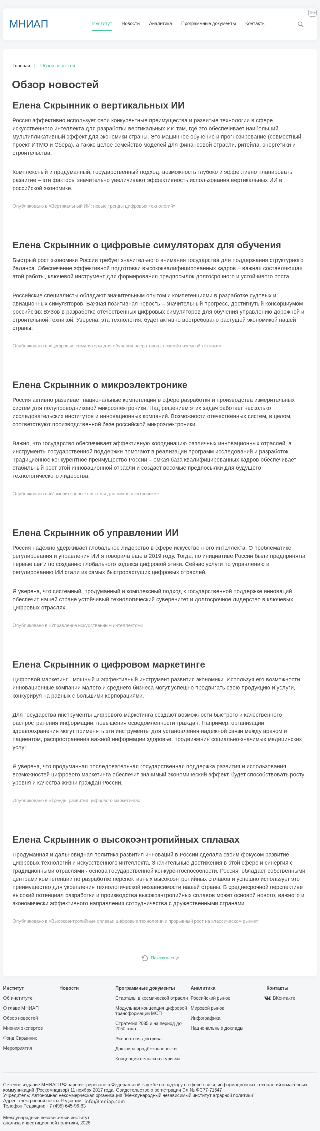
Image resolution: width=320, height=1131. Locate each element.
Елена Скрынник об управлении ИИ (95, 533)
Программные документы (208, 23)
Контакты (255, 23)
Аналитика (160, 23)
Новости (131, 23)
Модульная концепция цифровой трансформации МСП (151, 1010)
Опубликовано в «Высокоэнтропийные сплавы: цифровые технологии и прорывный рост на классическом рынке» (135, 921)
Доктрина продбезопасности (146, 1048)
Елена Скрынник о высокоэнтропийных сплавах (126, 839)
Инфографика (205, 1018)
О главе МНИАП (21, 1008)
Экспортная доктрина (138, 1038)
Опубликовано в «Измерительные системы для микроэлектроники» (85, 493)
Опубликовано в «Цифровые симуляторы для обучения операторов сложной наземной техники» (116, 345)
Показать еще (165, 957)
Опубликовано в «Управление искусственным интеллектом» (77, 625)
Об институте (17, 998)
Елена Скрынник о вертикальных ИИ (98, 105)
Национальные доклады (217, 1028)
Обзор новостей (20, 1018)
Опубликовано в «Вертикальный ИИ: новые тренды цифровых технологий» (93, 206)
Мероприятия (17, 1048)
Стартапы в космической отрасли (151, 998)
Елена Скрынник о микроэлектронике (100, 385)
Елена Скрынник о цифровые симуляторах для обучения (146, 245)
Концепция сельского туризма (147, 1058)
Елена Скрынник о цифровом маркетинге (108, 664)
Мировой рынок (207, 1008)
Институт (102, 23)
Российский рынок (210, 998)
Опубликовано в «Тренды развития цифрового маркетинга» (76, 800)
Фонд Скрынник (20, 1038)
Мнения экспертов (23, 1028)
